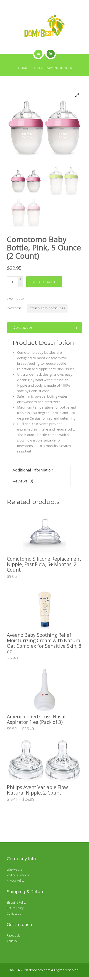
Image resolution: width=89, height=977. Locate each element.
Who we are (14, 870)
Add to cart (44, 282)
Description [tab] (23, 327)
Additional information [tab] (33, 470)
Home (23, 68)
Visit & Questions (18, 875)
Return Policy (15, 908)
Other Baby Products (52, 68)
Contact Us (14, 913)
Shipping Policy (16, 903)
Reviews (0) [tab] (23, 481)
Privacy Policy (15, 881)
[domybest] (44, 26)
